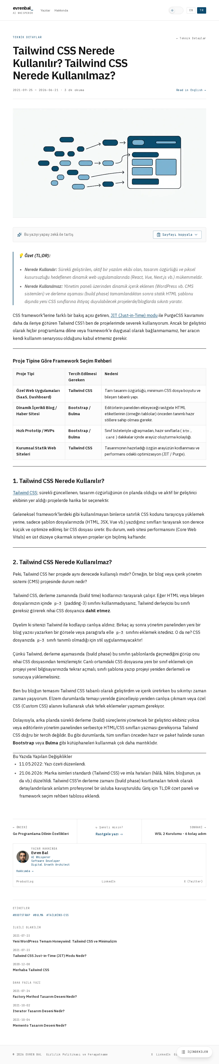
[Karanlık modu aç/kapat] (176, 10)
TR (202, 10)
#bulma (38, 915)
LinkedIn (108, 881)
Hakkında (61, 10)
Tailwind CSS (25, 492)
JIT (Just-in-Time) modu (134, 315)
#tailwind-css (57, 915)
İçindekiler (197, 1052)
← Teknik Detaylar (191, 38)
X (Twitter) (193, 881)
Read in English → (191, 90)
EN (191, 10)
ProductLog (24, 881)
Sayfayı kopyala (177, 235)
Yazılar (45, 10)
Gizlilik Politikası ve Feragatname (77, 1054)
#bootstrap (21, 915)
